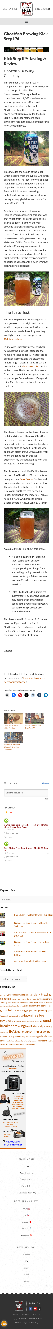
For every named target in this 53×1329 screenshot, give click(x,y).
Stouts (26, 1281)
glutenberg (42, 1010)
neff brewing (20, 1036)
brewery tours (16, 999)
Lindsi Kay (34, 1322)
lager (18, 1031)
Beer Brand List (26, 1173)
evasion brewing (32, 1005)
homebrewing (4, 1032)
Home (26, 1166)
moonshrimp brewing (36, 1031)
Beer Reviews (26, 1179)
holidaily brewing (43, 1026)
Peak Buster (26, 479)
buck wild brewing (29, 999)
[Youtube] (35, 1308)
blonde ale (5, 998)
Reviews (25, 1314)
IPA (12, 1031)
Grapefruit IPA (30, 366)
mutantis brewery (7, 1036)
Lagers (26, 1268)
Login (46, 783)
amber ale (4, 995)
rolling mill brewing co (26, 1041)
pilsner (50, 1037)
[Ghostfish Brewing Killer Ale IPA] (13, 718)
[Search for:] (26, 899)
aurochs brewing (16, 994)
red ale (17, 1041)
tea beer (9, 1044)
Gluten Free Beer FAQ (26, 1192)
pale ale (42, 1036)
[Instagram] (39, 1308)
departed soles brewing (17, 1002)
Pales (26, 1274)
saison (35, 1041)
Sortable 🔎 (26, 1228)
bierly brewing (42, 994)
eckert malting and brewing (14, 1006)
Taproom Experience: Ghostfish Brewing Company (12, 747)
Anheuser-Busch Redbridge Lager (30, 961)
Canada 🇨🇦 (26, 1222)
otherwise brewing (31, 1037)
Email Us (36, 1314)
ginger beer (31, 1010)
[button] (26, 21)
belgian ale (28, 995)
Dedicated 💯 (26, 1235)
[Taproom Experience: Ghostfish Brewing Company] (13, 737)
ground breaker (34, 1021)
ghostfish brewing (13, 1010)
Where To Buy (26, 1186)
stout (49, 1040)
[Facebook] (30, 1308)
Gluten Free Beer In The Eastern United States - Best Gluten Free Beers (26, 826)
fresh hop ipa (46, 1006)
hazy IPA (29, 1026)
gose (28, 1021)
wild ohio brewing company (23, 1044)
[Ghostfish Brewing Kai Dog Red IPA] (34, 718)
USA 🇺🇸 (26, 1209)
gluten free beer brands (14, 1016)
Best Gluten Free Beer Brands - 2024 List (33, 914)
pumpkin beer (10, 1041)
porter (2, 1041)
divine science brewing (36, 1002)
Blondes (26, 1254)
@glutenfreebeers (14, 339)
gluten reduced (19, 1021)
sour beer (42, 1041)
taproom (2, 1044)
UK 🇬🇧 (26, 1215)
